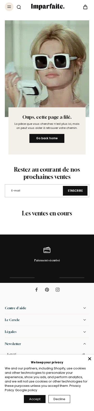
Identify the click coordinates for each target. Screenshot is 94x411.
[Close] (89, 358)
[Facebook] (36, 289)
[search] (18, 7)
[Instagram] (57, 289)
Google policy (26, 390)
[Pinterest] (47, 289)
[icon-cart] (84, 7)
